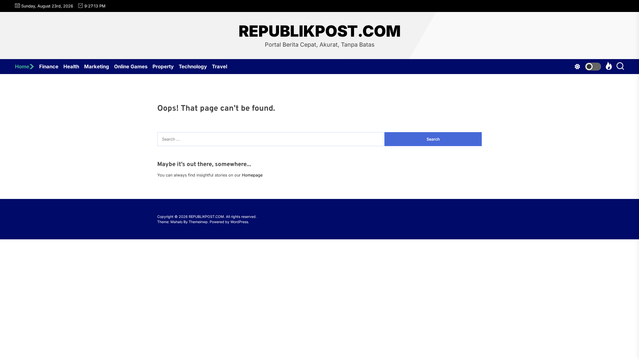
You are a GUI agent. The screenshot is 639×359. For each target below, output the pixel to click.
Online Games (131, 67)
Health (71, 67)
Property (163, 67)
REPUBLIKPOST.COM (320, 31)
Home (22, 67)
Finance (48, 67)
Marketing (96, 67)
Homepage (252, 175)
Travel (219, 67)
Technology (193, 67)
